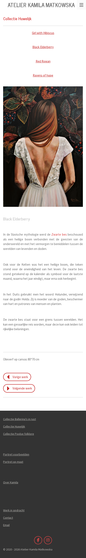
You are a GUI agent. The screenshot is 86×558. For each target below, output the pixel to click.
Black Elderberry (43, 47)
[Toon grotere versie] (43, 146)
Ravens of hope (43, 75)
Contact (8, 518)
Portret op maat (13, 462)
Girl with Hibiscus (43, 33)
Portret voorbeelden (16, 454)
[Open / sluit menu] (81, 5)
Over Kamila (10, 482)
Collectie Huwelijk (14, 426)
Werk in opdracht (13, 510)
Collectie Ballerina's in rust (19, 419)
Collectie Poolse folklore (18, 434)
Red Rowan (43, 61)
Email (6, 525)
